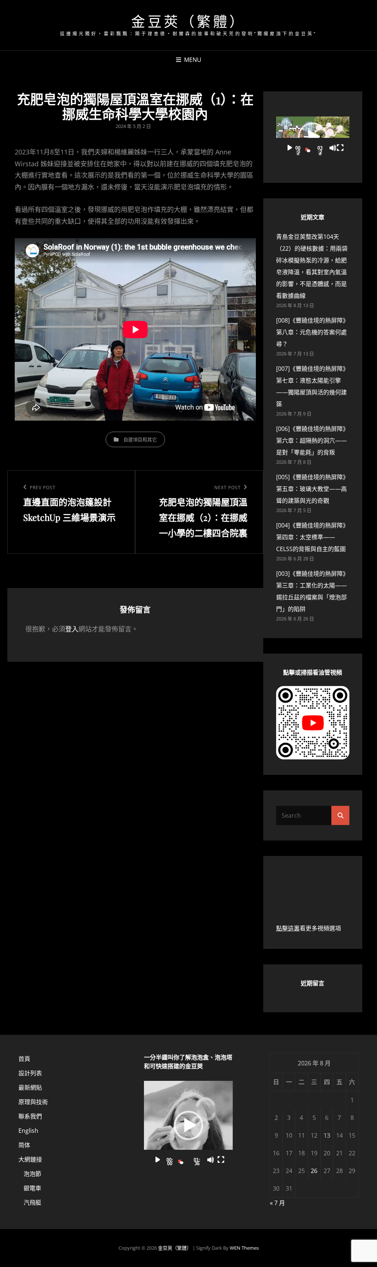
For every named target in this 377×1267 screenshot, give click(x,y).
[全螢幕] (340, 148)
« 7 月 (277, 1203)
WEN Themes (244, 1248)
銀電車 (32, 1188)
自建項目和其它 (140, 439)
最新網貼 (30, 1087)
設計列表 (30, 1073)
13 (327, 1135)
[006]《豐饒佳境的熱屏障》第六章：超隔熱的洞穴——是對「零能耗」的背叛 (312, 440)
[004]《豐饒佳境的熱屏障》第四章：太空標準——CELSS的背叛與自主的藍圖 (312, 537)
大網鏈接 (30, 1159)
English (28, 1131)
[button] (312, 137)
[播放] (289, 148)
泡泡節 (32, 1174)
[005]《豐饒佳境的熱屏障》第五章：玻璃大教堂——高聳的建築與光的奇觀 (312, 489)
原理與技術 (33, 1102)
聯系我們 (30, 1116)
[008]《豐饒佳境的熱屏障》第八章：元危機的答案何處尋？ (312, 332)
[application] (312, 137)
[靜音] (333, 148)
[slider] (309, 148)
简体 (24, 1145)
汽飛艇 (32, 1202)
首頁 (24, 1059)
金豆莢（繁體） (188, 20)
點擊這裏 (288, 928)
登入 (71, 628)
